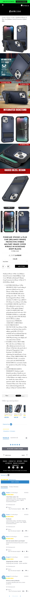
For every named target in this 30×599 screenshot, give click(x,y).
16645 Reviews (12, 479)
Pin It (22, 396)
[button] (9, 507)
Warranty (15, 465)
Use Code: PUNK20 (21, 1)
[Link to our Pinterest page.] (21, 467)
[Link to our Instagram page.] (17, 467)
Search (5, 461)
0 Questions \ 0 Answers (9, 431)
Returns (19, 461)
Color (15, 259)
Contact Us (12, 461)
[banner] (15, 11)
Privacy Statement (19, 463)
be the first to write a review (15, 448)
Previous (8, 455)
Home (3, 17)
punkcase (25, 470)
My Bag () (26, 5)
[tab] (6, 438)
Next (23, 455)
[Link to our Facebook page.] (8, 467)
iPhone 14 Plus (11, 17)
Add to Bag (21, 266)
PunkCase (15, 251)
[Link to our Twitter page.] (12, 467)
